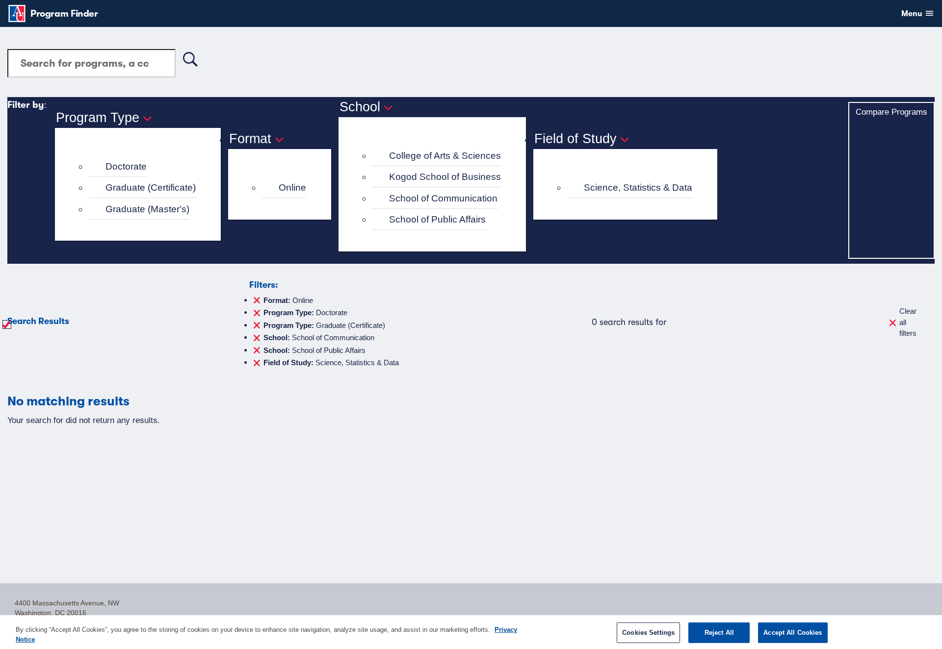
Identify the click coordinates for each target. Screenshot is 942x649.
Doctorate (126, 166)
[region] (471, 632)
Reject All (719, 632)
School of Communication (443, 198)
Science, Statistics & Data (638, 187)
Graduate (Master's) (147, 209)
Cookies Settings (648, 632)
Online (292, 187)
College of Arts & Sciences (445, 155)
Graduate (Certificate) (150, 187)
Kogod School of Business (445, 177)
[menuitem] (142, 167)
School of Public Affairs (437, 219)
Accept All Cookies (792, 632)
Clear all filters (907, 322)
